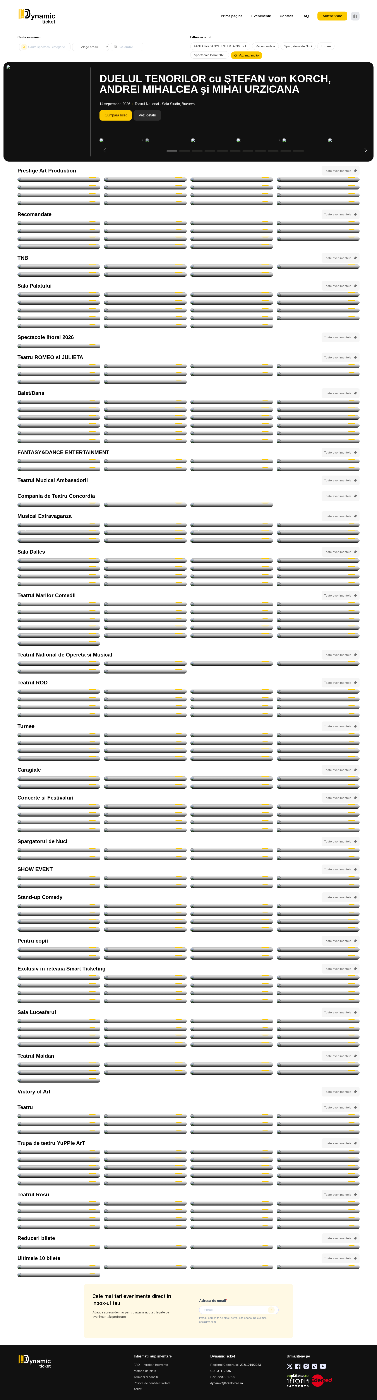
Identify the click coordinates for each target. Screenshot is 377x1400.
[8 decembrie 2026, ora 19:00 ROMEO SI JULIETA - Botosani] (145, 382)
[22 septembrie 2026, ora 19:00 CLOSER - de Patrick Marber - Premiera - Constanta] (145, 691)
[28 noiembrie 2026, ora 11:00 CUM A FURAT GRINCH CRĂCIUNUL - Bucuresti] (145, 1175)
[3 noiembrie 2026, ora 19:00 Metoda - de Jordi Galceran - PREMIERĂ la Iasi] (318, 715)
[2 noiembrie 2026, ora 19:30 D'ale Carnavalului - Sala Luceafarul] (318, 612)
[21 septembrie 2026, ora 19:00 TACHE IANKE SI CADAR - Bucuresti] (231, 179)
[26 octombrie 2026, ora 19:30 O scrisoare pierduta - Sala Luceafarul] (231, 223)
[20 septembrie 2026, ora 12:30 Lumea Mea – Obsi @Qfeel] (145, 957)
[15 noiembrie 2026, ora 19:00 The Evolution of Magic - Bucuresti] (231, 1001)
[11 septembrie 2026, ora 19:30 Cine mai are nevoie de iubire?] (231, 1211)
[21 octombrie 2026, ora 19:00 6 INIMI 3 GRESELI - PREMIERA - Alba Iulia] (231, 1072)
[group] (48, 112)
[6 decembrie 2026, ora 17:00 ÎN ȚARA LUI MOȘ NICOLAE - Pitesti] (58, 1183)
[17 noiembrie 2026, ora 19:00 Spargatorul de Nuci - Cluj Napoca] (231, 410)
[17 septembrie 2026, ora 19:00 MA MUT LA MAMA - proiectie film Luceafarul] (231, 1021)
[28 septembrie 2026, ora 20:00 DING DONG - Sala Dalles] (145, 584)
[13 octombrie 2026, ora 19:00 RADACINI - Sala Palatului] (145, 294)
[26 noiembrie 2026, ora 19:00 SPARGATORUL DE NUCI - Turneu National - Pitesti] (318, 433)
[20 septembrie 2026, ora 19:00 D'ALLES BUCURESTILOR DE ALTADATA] (318, 568)
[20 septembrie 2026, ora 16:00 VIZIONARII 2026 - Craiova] (231, 878)
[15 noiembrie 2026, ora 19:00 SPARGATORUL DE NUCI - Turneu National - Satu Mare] (231, 402)
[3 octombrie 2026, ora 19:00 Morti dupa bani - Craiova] (318, 604)
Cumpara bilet (116, 115)
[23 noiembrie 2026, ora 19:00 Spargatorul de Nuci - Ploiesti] (318, 425)
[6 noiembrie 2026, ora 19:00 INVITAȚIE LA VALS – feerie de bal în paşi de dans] (318, 525)
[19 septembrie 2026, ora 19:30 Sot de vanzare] (231, 1227)
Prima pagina (232, 16)
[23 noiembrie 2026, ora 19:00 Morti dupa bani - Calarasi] (231, 628)
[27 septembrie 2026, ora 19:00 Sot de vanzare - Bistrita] (318, 691)
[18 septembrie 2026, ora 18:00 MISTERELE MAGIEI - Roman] (231, 949)
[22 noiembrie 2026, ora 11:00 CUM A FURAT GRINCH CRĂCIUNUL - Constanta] (58, 1175)
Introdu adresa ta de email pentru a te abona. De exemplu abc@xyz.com (233, 1319)
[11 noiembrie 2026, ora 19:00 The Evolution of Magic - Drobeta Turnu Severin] (231, 886)
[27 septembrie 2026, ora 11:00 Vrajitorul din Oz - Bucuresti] (58, 1152)
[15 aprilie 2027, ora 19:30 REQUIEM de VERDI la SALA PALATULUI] (231, 246)
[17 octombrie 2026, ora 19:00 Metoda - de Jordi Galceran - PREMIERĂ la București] (318, 707)
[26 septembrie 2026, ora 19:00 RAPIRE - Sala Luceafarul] (145, 1029)
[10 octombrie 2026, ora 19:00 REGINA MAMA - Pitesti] (231, 187)
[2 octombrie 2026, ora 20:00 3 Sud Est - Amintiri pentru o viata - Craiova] (318, 830)
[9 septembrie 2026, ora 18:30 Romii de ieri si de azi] (58, 1021)
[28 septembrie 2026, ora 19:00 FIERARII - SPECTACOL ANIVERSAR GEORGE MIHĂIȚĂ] (58, 187)
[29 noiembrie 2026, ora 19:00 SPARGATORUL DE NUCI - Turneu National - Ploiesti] (231, 441)
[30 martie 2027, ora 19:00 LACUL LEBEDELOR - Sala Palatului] (145, 318)
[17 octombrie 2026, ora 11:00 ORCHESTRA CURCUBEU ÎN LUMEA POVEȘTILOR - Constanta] (145, 1160)
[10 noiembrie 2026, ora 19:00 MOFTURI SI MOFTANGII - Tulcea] (231, 620)
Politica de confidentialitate (152, 1383)
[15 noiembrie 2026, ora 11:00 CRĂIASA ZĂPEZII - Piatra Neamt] (318, 1167)
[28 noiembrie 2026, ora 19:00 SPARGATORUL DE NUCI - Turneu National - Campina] (145, 441)
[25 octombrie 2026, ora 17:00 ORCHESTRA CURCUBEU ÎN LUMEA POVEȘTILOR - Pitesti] (58, 1167)
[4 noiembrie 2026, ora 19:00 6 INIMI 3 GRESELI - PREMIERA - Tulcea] (58, 1080)
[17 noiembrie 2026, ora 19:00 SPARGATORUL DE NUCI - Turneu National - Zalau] (145, 410)
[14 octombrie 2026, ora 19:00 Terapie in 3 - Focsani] (145, 707)
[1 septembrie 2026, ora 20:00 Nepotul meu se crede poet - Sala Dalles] (145, 560)
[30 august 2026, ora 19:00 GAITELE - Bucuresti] (58, 179)
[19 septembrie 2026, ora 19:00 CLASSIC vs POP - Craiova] (318, 814)
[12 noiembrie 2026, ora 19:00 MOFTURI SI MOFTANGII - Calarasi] (58, 628)
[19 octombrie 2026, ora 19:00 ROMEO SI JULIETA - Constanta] (58, 374)
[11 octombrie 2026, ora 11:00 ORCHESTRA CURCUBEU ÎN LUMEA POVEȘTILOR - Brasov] (58, 1160)
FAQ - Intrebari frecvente (151, 1364)
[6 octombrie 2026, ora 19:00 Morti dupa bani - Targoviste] (145, 612)
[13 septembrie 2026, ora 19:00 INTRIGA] (231, 568)
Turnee (326, 46)
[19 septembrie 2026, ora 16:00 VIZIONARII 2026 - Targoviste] (145, 878)
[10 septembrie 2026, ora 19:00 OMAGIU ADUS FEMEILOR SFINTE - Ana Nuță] (318, 806)
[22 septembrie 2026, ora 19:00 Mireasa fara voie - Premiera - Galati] (145, 1064)
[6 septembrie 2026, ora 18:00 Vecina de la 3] (318, 1132)
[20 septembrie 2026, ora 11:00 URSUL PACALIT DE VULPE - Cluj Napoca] (58, 957)
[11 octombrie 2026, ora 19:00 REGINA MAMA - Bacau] (318, 187)
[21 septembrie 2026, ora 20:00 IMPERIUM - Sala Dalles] (58, 576)
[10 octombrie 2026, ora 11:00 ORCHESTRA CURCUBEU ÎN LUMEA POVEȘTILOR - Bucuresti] (318, 1152)
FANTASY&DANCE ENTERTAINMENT (220, 46)
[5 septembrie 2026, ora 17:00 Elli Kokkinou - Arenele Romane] (58, 806)
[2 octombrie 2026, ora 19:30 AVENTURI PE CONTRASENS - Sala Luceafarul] (145, 223)
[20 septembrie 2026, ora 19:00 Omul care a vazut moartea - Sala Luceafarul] (58, 1029)
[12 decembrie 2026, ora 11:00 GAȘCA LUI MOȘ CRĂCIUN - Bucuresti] (145, 1183)
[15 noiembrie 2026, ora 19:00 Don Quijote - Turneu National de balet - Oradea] (318, 402)
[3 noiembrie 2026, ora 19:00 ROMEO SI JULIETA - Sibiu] (318, 374)
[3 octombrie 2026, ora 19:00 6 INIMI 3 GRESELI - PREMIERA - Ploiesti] (58, 1072)
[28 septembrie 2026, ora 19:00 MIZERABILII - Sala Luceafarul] (318, 1029)
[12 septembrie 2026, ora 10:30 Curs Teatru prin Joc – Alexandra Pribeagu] (145, 568)
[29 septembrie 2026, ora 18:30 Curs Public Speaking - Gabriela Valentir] (231, 584)
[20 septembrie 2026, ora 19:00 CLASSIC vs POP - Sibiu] (58, 822)
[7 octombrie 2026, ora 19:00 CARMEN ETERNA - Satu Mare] (145, 985)
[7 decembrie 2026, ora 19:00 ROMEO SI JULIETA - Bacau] (58, 382)
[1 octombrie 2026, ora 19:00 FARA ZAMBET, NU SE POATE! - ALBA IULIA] (318, 822)
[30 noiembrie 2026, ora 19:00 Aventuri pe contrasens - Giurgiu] (58, 231)
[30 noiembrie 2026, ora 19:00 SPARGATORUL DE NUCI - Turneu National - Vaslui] (318, 758)
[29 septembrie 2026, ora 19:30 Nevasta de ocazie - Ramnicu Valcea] (145, 604)
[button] (366, 150)
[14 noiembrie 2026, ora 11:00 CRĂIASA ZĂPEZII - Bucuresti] (231, 1167)
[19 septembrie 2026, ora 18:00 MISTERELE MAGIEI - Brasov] (318, 949)
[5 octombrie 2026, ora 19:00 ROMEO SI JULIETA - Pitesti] (231, 366)
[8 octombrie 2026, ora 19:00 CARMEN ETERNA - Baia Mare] (231, 985)
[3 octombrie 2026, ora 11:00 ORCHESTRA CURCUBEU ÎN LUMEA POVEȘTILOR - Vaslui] (145, 1152)
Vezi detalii (147, 115)
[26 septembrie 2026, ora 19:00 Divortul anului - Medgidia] (231, 505)
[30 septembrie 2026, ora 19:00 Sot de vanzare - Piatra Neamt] (231, 699)
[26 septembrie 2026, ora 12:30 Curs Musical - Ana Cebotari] (231, 576)
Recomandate (265, 46)
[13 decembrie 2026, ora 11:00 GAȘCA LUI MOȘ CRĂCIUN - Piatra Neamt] (231, 1183)
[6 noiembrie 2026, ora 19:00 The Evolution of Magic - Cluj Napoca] (145, 886)
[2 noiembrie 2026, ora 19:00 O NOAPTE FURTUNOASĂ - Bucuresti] (145, 274)
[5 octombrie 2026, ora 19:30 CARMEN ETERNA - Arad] (231, 735)
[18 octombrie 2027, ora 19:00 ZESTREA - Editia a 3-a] (231, 326)
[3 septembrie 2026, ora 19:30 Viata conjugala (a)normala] (318, 1124)
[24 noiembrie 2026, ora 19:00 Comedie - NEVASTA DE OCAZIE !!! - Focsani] (318, 628)
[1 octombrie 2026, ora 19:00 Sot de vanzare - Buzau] (318, 699)
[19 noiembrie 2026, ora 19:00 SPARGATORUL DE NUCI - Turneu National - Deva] (58, 417)
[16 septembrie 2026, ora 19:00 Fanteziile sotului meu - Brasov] (231, 1219)
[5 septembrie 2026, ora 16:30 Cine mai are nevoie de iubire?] (231, 1132)
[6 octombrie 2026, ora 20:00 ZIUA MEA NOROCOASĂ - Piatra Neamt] (145, 187)
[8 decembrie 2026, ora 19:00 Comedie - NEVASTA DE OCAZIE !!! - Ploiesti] (231, 635)
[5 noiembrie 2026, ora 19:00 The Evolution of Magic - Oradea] (58, 886)
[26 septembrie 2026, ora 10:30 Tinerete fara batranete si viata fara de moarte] (145, 576)
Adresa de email (212, 1301)
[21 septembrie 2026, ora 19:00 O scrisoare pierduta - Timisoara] (58, 505)
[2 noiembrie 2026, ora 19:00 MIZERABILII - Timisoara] (145, 743)
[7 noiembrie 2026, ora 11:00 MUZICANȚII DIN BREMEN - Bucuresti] (145, 1167)
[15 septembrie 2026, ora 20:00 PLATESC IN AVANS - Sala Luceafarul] (145, 1021)
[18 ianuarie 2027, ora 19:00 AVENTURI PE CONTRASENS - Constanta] (318, 239)
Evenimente (261, 16)
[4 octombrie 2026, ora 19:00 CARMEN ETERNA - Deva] (231, 977)
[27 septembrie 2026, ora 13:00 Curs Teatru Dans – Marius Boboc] (58, 584)
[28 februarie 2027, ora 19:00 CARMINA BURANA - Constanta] (231, 469)
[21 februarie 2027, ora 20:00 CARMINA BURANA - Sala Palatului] (318, 310)
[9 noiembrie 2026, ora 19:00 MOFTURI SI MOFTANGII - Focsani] (145, 620)
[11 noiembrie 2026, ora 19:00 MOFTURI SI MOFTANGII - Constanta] (318, 620)
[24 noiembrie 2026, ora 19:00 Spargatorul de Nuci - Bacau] (231, 433)
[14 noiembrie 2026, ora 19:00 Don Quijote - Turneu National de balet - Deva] (145, 402)
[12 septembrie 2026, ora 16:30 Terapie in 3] (318, 1211)
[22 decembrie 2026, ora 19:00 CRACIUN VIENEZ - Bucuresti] (58, 310)
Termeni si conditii (146, 1377)
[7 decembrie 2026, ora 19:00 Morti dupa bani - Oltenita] (145, 635)
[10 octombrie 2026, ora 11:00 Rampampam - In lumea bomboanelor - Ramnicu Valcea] (318, 985)
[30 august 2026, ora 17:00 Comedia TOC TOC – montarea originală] (58, 560)
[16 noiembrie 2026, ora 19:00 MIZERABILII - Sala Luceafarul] (58, 751)
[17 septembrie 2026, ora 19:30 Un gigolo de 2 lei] (318, 1219)
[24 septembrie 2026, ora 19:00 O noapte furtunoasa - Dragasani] (145, 505)
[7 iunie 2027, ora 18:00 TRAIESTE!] (58, 326)
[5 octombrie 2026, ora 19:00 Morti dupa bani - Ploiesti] (58, 612)
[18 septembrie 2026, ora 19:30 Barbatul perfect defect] (58, 1227)
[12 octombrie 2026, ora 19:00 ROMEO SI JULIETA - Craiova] (318, 366)
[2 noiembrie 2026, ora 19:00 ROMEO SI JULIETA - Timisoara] (231, 374)
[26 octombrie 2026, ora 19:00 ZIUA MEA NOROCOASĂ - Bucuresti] (145, 195)
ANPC (138, 1389)
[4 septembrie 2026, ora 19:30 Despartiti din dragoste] (58, 1132)
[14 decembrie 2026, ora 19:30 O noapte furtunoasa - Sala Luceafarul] (318, 635)
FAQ (305, 16)
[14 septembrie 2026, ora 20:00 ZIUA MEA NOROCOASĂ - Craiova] (145, 179)
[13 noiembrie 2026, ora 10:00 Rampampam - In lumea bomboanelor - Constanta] (145, 1001)
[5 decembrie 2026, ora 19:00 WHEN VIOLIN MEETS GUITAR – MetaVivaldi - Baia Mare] (58, 1247)
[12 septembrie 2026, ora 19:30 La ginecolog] (58, 1219)
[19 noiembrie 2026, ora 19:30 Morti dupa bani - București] (145, 628)
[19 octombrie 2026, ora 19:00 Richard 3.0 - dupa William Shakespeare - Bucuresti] (58, 715)
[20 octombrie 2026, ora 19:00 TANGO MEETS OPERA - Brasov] (58, 402)
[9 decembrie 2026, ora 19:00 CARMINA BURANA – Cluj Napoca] (58, 239)
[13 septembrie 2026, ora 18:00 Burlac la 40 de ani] (145, 1219)
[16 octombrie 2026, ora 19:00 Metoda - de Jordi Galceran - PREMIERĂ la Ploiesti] (231, 707)
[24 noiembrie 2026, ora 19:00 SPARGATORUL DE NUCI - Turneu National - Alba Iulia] (145, 433)
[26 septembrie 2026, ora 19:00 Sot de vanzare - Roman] (231, 691)
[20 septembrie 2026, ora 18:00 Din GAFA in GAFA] (318, 1227)
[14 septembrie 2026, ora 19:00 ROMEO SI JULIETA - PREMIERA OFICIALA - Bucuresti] (145, 266)
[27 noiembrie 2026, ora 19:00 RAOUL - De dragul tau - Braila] (231, 758)
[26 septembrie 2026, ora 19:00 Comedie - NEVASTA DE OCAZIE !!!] (318, 576)
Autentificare (332, 16)
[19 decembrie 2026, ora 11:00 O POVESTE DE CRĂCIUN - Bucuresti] (318, 1183)
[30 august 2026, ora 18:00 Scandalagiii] (231, 1116)
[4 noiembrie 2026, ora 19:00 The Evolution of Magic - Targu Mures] (318, 878)
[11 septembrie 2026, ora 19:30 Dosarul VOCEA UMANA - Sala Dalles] (58, 568)
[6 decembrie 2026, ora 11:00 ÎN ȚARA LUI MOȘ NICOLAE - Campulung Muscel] (318, 1175)
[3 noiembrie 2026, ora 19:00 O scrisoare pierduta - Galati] (58, 620)
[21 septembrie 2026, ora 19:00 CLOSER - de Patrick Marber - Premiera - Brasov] (58, 691)
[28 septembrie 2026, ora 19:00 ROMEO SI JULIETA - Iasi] (145, 366)
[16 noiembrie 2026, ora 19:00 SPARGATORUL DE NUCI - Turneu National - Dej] (58, 410)
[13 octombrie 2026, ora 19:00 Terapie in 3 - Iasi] (58, 707)
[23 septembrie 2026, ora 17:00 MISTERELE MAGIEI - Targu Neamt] (231, 957)
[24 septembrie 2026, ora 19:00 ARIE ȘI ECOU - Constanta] (145, 822)
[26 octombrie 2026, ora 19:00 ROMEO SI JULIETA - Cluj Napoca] (145, 374)
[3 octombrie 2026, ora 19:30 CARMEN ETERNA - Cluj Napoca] (145, 977)
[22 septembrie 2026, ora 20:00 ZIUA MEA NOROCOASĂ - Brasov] (318, 179)
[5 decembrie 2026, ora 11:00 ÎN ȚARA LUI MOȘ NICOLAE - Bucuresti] (231, 1175)
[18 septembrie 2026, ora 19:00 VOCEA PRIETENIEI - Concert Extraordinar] (145, 663)
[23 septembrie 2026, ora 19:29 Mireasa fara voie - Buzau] (231, 1064)
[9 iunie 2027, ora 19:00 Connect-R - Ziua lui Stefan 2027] (145, 326)
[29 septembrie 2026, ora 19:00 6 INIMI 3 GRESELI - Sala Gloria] (318, 1064)
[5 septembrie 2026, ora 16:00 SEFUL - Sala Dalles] (318, 560)
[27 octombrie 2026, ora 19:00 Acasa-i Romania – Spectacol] (318, 294)
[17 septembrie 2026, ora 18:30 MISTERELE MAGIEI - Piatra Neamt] (145, 949)
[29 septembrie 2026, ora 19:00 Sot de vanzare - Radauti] (145, 699)
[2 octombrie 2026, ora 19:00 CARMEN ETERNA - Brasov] (145, 735)
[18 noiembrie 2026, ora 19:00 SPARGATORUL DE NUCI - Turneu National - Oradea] (318, 410)
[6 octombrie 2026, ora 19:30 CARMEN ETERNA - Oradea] (318, 735)
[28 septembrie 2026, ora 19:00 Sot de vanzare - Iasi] (58, 699)
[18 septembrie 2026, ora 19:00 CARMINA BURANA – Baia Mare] (58, 223)
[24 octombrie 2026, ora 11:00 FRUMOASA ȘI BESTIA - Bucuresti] (231, 1160)
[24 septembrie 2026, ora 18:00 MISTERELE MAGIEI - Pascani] (318, 957)
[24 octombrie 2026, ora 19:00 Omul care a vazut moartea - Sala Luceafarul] (318, 1037)
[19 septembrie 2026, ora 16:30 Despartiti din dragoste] (145, 1227)
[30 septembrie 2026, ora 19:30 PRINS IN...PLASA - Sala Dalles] (318, 584)
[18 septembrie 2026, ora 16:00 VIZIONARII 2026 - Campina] (58, 878)
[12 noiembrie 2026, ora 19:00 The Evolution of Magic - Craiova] (318, 886)
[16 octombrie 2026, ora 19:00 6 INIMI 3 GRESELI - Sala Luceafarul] (145, 1072)
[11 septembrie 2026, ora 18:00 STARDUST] (58, 814)
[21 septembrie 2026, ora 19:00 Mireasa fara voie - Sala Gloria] (58, 1064)
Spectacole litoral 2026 (209, 55)
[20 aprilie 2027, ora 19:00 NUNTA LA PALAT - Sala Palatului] (318, 318)
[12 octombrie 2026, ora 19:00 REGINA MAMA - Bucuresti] (58, 195)
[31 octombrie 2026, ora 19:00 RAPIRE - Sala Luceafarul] (145, 1044)
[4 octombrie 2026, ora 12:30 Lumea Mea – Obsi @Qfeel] (145, 1037)
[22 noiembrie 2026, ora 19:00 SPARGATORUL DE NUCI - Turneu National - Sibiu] (145, 425)
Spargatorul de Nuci (298, 46)
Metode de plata (145, 1371)
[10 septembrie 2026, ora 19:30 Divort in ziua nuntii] (145, 1211)
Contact (286, 16)
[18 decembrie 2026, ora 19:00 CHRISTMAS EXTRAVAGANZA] (231, 540)
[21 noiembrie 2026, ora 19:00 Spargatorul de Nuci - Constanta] (58, 425)
